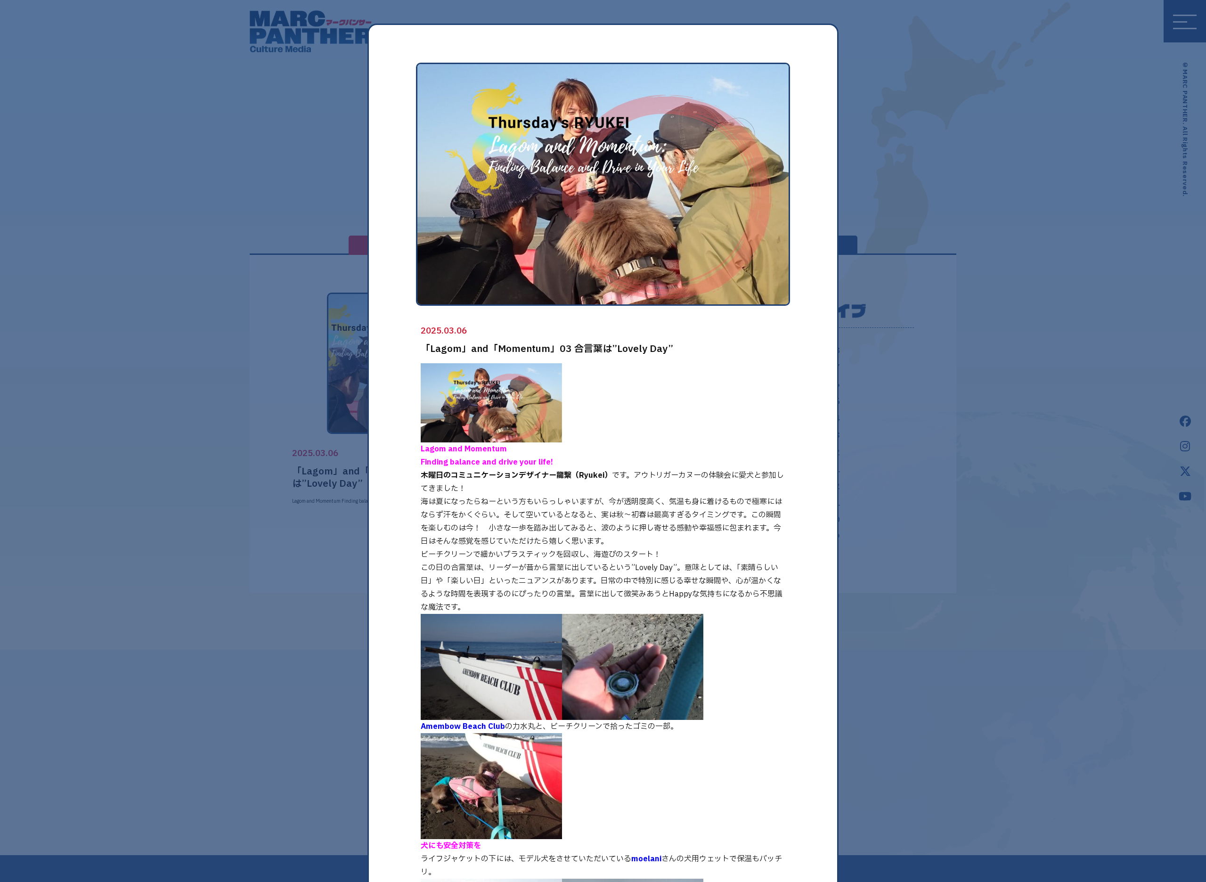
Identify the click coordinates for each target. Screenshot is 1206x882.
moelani (646, 859)
